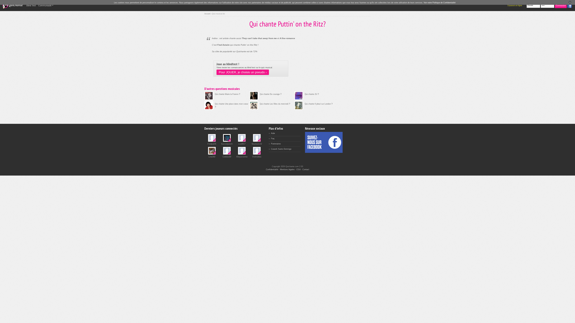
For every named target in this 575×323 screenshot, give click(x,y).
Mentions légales (287, 169)
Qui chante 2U (311, 94)
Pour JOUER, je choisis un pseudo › (243, 72)
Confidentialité (272, 169)
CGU (298, 169)
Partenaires (276, 144)
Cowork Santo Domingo (281, 149)
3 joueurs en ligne (514, 5)
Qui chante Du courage (270, 94)
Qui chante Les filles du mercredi (274, 104)
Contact (305, 169)
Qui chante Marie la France (226, 94)
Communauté (45, 5)
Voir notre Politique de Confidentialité (440, 2)
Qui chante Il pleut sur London (318, 104)
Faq (272, 138)
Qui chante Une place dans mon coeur (231, 104)
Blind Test (31, 5)
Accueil (207, 14)
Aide (273, 133)
